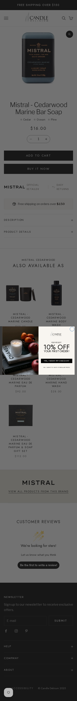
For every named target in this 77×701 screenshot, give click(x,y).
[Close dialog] (72, 329)
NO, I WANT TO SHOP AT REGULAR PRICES (56, 367)
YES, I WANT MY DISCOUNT (56, 360)
